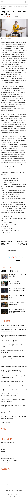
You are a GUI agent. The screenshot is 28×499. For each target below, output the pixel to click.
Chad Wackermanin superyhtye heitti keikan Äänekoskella (13, 406)
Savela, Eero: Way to (6, 422)
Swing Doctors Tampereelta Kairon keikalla (13, 385)
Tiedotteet (2, 8)
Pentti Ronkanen (8, 16)
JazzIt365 (3, 449)
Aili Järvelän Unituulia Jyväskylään (10, 341)
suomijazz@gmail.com (19, 484)
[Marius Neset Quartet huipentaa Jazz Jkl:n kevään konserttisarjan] (4, 283)
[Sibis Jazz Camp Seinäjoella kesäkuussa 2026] (4, 297)
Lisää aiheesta (6, 267)
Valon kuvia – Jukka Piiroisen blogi (9, 462)
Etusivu (8, 490)
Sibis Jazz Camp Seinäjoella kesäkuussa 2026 (17, 296)
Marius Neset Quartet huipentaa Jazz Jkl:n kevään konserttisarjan (17, 282)
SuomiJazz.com (3, 6)
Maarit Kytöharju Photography (8, 458)
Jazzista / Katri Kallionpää (7, 447)
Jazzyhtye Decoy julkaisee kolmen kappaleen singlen (16, 303)
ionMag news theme (17, 496)
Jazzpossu (3, 451)
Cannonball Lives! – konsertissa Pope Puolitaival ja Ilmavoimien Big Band (17, 289)
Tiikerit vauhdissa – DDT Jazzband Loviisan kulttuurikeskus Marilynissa (13, 394)
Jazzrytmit (3, 453)
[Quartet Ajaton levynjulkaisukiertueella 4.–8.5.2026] (4, 276)
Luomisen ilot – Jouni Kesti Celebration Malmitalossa (21, 243)
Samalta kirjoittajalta (9, 270)
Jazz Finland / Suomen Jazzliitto (8, 442)
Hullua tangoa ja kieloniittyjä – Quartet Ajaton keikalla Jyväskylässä (13, 336)
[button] (26, 2)
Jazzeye (2, 444)
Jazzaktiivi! (19, 490)
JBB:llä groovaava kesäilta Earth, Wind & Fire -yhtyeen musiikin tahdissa (13, 330)
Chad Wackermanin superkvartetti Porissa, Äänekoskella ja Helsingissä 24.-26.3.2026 (17, 311)
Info (13, 490)
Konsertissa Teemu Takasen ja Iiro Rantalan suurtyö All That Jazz (13, 400)
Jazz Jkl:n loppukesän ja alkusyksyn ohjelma (13, 325)
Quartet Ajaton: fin (6, 362)
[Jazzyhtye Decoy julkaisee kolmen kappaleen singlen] (4, 304)
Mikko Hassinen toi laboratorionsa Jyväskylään (14, 366)
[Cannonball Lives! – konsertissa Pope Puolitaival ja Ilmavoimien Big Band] (4, 290)
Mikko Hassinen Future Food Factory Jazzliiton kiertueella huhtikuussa (14, 376)
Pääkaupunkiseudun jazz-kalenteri (9, 460)
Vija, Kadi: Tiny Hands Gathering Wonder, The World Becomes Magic (14, 417)
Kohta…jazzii (4, 456)
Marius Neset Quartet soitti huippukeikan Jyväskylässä (12, 351)
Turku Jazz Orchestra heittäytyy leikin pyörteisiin (6, 243)
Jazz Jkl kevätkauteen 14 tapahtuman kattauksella (14, 390)
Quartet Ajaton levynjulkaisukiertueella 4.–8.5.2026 (17, 275)
